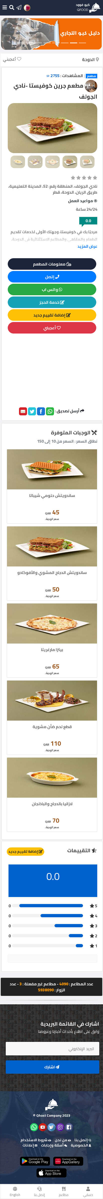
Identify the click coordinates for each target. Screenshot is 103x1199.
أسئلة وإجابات (52, 1145)
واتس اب (50, 289)
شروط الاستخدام (34, 1140)
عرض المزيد (87, 246)
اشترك (50, 1067)
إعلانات (28, 1145)
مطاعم (63, 1194)
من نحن (61, 1140)
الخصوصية (80, 1145)
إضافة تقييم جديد (50, 315)
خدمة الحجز (50, 302)
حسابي (88, 1194)
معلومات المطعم (49, 264)
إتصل (50, 276)
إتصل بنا (39, 1194)
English (15, 1194)
